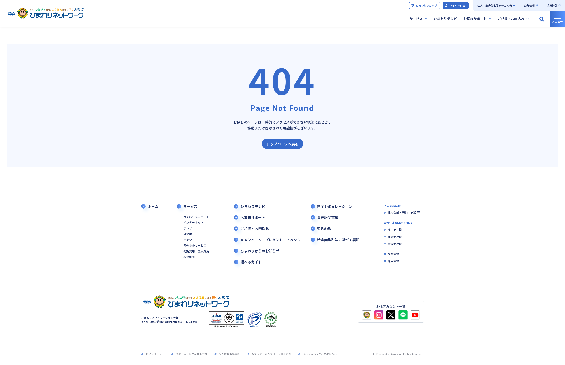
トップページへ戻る (282, 143)
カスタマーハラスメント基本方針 (271, 354)
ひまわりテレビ (445, 18)
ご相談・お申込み (511, 18)
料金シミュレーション (334, 206)
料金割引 (189, 257)
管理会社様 (395, 244)
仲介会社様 (395, 237)
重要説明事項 (327, 217)
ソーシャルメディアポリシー (320, 354)
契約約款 (324, 228)
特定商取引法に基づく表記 (338, 240)
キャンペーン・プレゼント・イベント (270, 240)
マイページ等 (457, 5)
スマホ (187, 234)
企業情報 (529, 5)
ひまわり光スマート (196, 217)
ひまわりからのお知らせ (260, 251)
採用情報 (552, 5)
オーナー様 (395, 230)
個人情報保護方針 (229, 354)
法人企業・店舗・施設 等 (404, 213)
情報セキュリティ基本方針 (191, 354)
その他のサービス (194, 245)
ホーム (153, 206)
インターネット (193, 222)
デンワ (187, 240)
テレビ (187, 228)
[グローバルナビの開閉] (557, 19)
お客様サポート (475, 18)
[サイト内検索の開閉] (542, 19)
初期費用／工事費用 (196, 251)
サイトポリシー (155, 354)
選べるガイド (251, 262)
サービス (416, 18)
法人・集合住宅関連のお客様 (494, 5)
